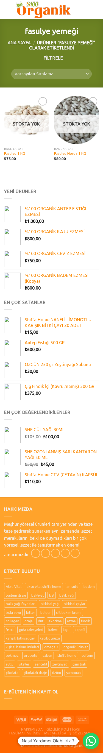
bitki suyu (13, 612)
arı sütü (72, 586)
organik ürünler (75, 647)
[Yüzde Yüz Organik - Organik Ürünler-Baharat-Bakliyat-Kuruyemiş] (43, 9)
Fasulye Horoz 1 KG (70, 153)
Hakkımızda (32, 729)
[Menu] (7, 9)
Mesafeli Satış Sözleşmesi (69, 733)
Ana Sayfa (19, 42)
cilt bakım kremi (68, 612)
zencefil (41, 664)
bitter (30, 612)
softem (87, 655)
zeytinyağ (59, 664)
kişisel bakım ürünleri (22, 647)
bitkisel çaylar (74, 604)
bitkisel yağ (50, 604)
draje (28, 621)
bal (51, 595)
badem (89, 586)
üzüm (56, 673)
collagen (12, 621)
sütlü (9, 664)
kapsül (80, 630)
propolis (30, 655)
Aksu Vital (13, 586)
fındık (85, 621)
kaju (66, 630)
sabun (47, 655)
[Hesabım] (87, 10)
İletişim (52, 737)
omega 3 (51, 647)
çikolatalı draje (35, 673)
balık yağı (66, 595)
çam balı (79, 664)
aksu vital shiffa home (44, 586)
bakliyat (37, 595)
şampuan (73, 673)
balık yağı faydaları (20, 604)
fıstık (10, 630)
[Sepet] (96, 10)
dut (40, 621)
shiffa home (66, 655)
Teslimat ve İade (25, 733)
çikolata (12, 673)
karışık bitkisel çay (20, 638)
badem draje (16, 595)
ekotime (55, 621)
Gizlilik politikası (63, 729)
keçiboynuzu (50, 638)
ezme (71, 621)
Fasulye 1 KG (14, 153)
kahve (53, 630)
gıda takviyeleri (31, 630)
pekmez (12, 655)
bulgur (45, 612)
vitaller (24, 664)
